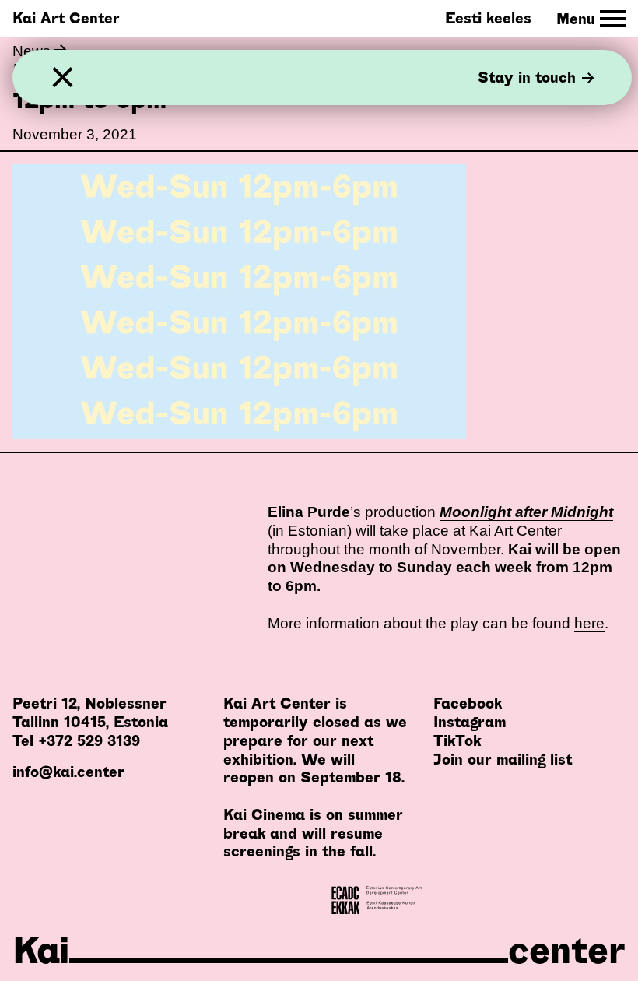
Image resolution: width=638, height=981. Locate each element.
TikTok (457, 741)
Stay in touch (527, 77)
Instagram (469, 722)
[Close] (62, 77)
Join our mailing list (502, 759)
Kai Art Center (66, 18)
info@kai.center (68, 772)
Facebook (467, 703)
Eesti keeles (488, 18)
